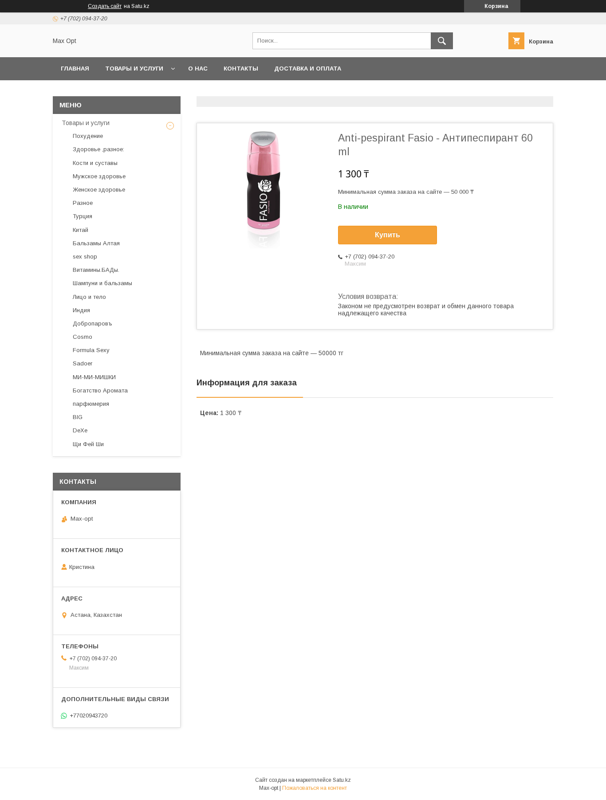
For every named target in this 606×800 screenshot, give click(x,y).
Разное (83, 203)
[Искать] (442, 40)
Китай (80, 230)
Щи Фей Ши (88, 444)
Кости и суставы (95, 163)
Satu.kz (342, 780)
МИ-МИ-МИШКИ (94, 377)
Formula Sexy (91, 350)
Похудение (88, 136)
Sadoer (82, 363)
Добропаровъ (92, 323)
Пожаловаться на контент (314, 788)
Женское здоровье (99, 189)
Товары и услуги (134, 68)
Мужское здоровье (99, 176)
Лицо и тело (89, 297)
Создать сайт (105, 6)
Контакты (241, 68)
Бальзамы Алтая (96, 243)
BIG (78, 417)
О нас (198, 68)
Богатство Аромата (100, 390)
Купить (387, 235)
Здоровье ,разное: (98, 149)
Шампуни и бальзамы (102, 283)
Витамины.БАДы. (96, 270)
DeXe (80, 430)
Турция (82, 216)
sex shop (85, 256)
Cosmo (82, 336)
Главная (75, 68)
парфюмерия (91, 403)
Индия (81, 310)
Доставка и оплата (307, 68)
